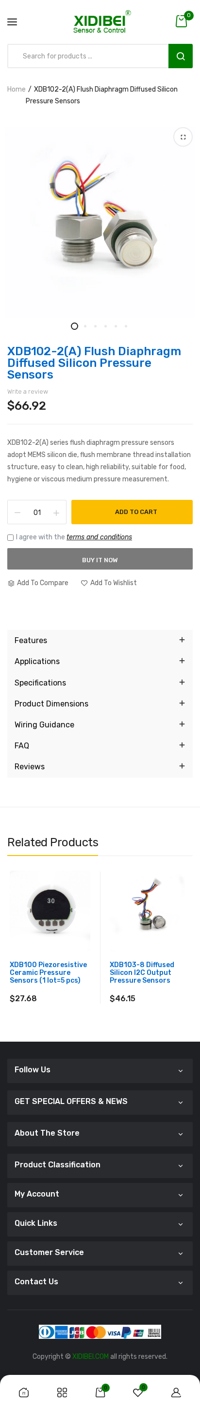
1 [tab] (74, 326)
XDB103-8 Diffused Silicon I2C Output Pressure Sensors (142, 973)
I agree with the (74, 537)
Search (180, 56)
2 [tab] (84, 326)
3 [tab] (95, 326)
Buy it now (100, 560)
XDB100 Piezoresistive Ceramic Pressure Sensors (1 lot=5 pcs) (48, 973)
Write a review (27, 391)
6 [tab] (125, 326)
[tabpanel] (100, 222)
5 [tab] (115, 326)
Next (185, 960)
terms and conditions (99, 537)
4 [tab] (105, 326)
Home (16, 89)
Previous (14, 960)
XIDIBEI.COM (90, 1356)
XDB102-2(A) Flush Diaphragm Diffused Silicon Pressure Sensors (94, 362)
